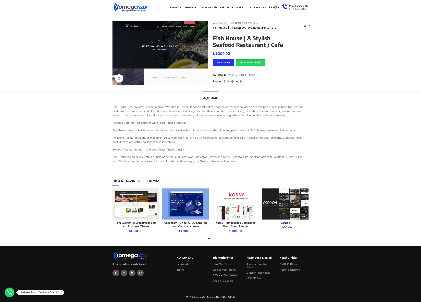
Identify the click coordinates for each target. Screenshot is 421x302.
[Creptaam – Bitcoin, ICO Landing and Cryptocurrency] (185, 204)
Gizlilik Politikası (288, 264)
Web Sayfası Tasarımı (224, 269)
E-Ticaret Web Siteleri (225, 275)
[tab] (210, 97)
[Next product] (309, 26)
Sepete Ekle (223, 62)
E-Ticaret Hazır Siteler (258, 272)
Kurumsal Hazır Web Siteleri (257, 265)
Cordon (285, 222)
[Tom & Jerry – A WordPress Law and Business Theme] (135, 204)
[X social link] (228, 81)
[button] (250, 62)
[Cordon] (285, 204)
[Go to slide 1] (209, 238)
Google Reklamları (223, 280)
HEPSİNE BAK (254, 278)
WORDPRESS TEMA (243, 23)
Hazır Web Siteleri (222, 264)
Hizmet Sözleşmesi (290, 269)
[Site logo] (130, 7)
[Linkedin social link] (237, 81)
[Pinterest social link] (232, 81)
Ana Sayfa (219, 23)
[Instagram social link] (124, 273)
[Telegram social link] (241, 81)
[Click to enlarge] (119, 78)
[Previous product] (301, 26)
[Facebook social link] (224, 81)
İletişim (180, 269)
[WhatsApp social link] (140, 273)
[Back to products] (305, 26)
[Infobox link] (295, 7)
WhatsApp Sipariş (250, 62)
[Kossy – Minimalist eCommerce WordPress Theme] (235, 204)
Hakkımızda (183, 264)
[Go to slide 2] (212, 238)
